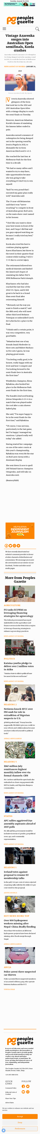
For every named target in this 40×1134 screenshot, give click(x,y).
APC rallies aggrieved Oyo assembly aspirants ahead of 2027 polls (20, 823)
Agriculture (12, 605)
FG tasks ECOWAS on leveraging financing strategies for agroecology (18, 612)
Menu (14, 29)
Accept (20, 1116)
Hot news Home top (16, 916)
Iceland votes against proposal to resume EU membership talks (16, 875)
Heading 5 (10, 761)
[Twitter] (10, 545)
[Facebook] (6, 545)
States (8, 816)
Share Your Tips (10, 1098)
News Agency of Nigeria (14, 67)
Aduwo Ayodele (10, 893)
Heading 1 (10, 867)
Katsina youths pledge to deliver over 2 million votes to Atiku (19, 666)
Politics (9, 658)
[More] (18, 545)
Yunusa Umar (9, 989)
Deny (20, 1123)
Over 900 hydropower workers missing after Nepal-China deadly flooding (20, 923)
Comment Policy (10, 1088)
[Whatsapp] (14, 545)
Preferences (20, 1129)
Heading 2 (10, 704)
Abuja (7, 967)
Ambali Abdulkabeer (13, 739)
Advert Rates (9, 1102)
